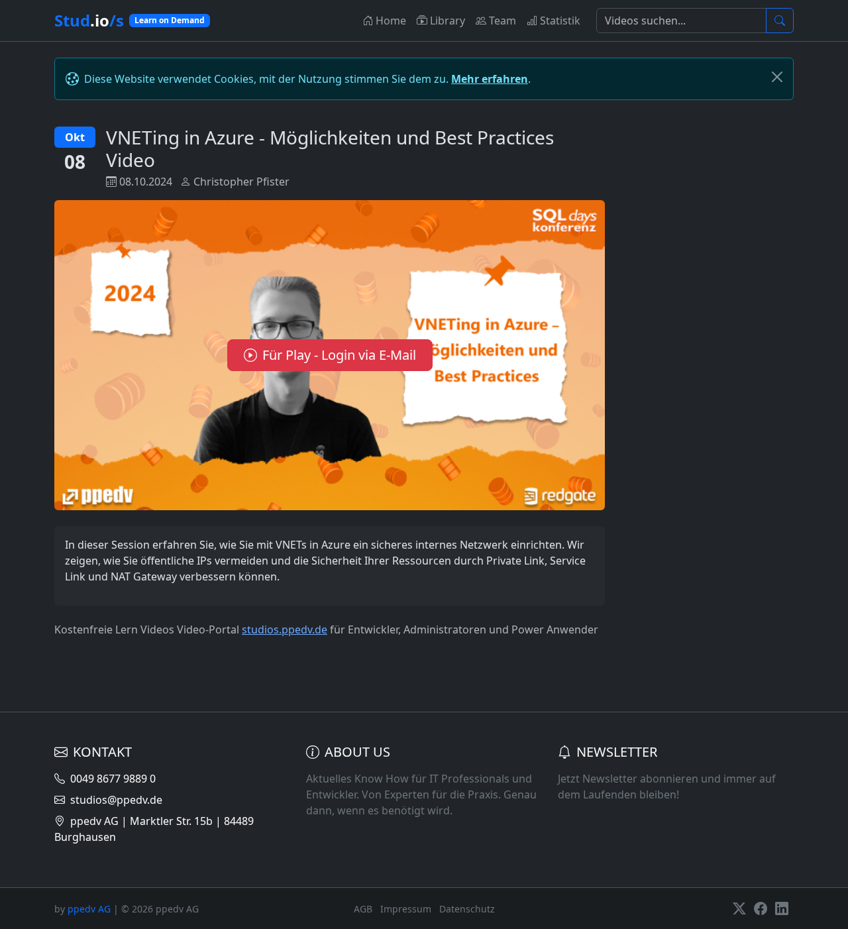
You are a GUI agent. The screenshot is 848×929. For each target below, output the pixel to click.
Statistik (560, 20)
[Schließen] (777, 76)
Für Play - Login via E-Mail (339, 355)
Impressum (405, 908)
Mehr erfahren (489, 79)
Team (502, 20)
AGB (363, 908)
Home (391, 20)
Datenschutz (467, 908)
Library (447, 20)
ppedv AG (89, 908)
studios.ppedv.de (284, 629)
